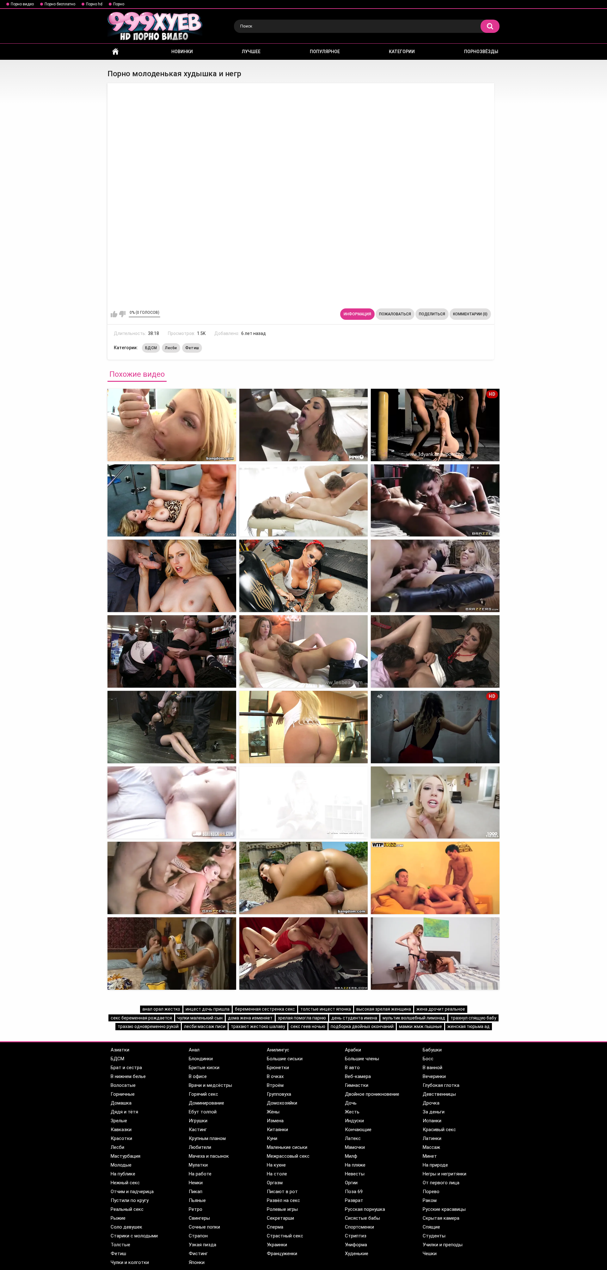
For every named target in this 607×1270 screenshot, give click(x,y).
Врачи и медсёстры (210, 1085)
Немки (196, 1183)
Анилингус (278, 1050)
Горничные (123, 1094)
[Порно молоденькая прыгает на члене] (171, 953)
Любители (200, 1147)
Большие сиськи (285, 1059)
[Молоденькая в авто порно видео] (171, 802)
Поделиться (432, 314)
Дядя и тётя (124, 1112)
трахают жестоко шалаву (258, 1026)
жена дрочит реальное (440, 1009)
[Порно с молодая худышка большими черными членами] (435, 651)
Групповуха (279, 1094)
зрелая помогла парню (302, 1017)
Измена (275, 1121)
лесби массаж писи (204, 1026)
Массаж (431, 1147)
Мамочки (355, 1147)
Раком (430, 1200)
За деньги (434, 1112)
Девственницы (439, 1094)
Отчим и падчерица (132, 1191)
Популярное (325, 51)
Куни (272, 1138)
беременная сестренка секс (265, 1009)
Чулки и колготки (130, 1262)
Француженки (282, 1253)
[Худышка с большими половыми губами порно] (303, 651)
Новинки (182, 51)
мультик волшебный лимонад (414, 1017)
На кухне (276, 1165)
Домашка (121, 1103)
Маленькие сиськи (287, 1147)
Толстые (120, 1245)
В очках (275, 1076)
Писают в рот (282, 1191)
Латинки (432, 1138)
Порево (431, 1191)
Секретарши (280, 1218)
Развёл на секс (283, 1200)
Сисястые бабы (362, 1218)
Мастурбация (125, 1156)
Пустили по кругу (130, 1200)
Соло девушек (126, 1227)
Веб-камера (358, 1076)
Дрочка (431, 1103)
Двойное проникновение (372, 1094)
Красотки (121, 1138)
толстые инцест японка (325, 1009)
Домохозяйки (282, 1103)
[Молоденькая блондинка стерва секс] (435, 802)
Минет (430, 1156)
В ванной (432, 1067)
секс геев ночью (308, 1026)
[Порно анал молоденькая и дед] (303, 727)
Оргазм (275, 1183)
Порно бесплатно (60, 4)
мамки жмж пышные (420, 1026)
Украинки (277, 1245)
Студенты (434, 1236)
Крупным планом (207, 1138)
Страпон (198, 1236)
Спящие (431, 1227)
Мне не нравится (122, 314)
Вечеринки (434, 1076)
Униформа (356, 1245)
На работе (200, 1174)
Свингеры (199, 1218)
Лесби (171, 348)
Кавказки (121, 1129)
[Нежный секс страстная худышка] (435, 500)
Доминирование (206, 1103)
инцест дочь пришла (208, 1009)
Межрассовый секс (288, 1156)
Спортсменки (359, 1227)
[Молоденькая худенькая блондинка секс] (303, 802)
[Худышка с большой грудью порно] (171, 500)
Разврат (354, 1200)
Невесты (355, 1174)
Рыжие (118, 1218)
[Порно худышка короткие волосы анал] (171, 651)
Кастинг (198, 1129)
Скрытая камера (441, 1218)
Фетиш (192, 348)
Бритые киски (204, 1067)
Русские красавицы (444, 1209)
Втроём (275, 1085)
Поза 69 (354, 1191)
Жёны (273, 1112)
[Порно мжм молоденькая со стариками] (171, 727)
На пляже (355, 1165)
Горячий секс (203, 1094)
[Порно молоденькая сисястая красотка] (171, 878)
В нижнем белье (128, 1076)
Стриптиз (355, 1236)
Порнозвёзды (481, 51)
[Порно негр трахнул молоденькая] (303, 425)
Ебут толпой (203, 1112)
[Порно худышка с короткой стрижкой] (171, 576)
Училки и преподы (443, 1245)
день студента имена (354, 1017)
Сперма (275, 1227)
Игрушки (198, 1121)
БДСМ (151, 348)
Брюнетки (278, 1067)
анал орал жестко (161, 1009)
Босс (428, 1059)
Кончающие (358, 1129)
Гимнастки (356, 1085)
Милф (351, 1156)
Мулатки (198, 1165)
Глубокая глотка (441, 1085)
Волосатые (123, 1085)
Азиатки (120, 1050)
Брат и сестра (126, 1067)
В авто (352, 1067)
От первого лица (441, 1183)
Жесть (352, 1112)
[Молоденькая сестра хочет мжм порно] (435, 878)
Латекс (353, 1138)
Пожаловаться (395, 314)
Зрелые (119, 1121)
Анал (194, 1050)
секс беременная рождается (141, 1017)
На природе (435, 1165)
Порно (118, 4)
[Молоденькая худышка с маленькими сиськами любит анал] (171, 425)
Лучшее (251, 51)
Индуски (354, 1121)
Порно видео (22, 4)
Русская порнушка (365, 1209)
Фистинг (198, 1253)
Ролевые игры (282, 1209)
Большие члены (362, 1059)
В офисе (198, 1076)
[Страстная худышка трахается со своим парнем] (435, 576)
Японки (197, 1262)
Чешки (430, 1253)
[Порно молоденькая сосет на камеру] (303, 878)
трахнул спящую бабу (473, 1017)
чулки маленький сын (200, 1017)
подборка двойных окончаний (362, 1026)
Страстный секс (285, 1236)
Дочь (351, 1103)
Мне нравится (114, 314)
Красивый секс (439, 1129)
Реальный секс (127, 1209)
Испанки (432, 1121)
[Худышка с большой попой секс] (303, 500)
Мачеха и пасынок (209, 1156)
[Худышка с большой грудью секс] (303, 576)
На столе (277, 1174)
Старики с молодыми (134, 1236)
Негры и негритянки (444, 1174)
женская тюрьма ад (468, 1026)
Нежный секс (125, 1183)
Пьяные (197, 1200)
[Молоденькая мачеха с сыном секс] (435, 953)
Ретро (195, 1209)
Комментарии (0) (470, 314)
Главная (115, 52)
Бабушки (432, 1050)
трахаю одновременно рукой (148, 1026)
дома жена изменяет (250, 1017)
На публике (123, 1174)
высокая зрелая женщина (383, 1009)
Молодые (121, 1165)
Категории (402, 51)
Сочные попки (204, 1227)
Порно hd (94, 4)
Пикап (195, 1191)
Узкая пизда (202, 1245)
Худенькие (356, 1253)
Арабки (353, 1050)
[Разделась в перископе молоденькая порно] (303, 953)
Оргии (351, 1183)
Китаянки (277, 1129)
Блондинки (201, 1059)
